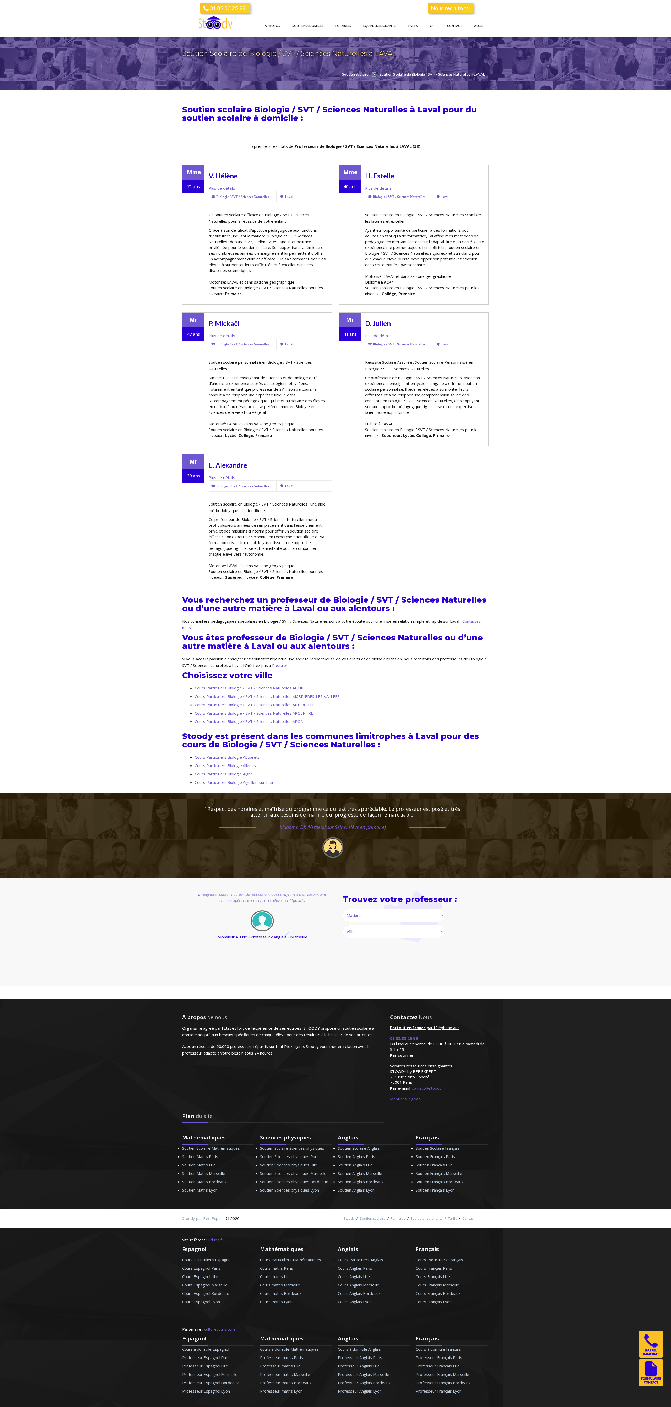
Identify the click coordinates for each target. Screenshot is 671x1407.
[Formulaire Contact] (651, 1384)
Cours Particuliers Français (439, 1259)
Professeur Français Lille (438, 1365)
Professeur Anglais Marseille (363, 1374)
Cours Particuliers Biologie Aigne (224, 773)
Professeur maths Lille (280, 1365)
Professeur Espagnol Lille (205, 1365)
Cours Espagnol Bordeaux (205, 1293)
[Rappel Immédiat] (651, 1356)
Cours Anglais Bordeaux (359, 1293)
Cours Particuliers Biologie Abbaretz (227, 757)
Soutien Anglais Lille (355, 1164)
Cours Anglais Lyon (355, 1301)
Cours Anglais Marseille (358, 1285)
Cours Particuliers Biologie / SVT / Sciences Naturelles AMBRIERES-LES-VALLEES (267, 696)
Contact (454, 26)
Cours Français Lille (433, 1276)
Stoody (349, 1218)
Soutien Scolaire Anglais (359, 1148)
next (288, 931)
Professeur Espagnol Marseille (209, 1374)
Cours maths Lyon (276, 1301)
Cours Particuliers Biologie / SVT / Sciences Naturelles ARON (249, 721)
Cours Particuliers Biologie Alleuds (225, 765)
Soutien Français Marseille (439, 1173)
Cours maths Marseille (280, 1285)
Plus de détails (222, 188)
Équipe (379, 26)
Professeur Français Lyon (439, 1391)
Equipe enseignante (427, 1218)
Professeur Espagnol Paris (206, 1357)
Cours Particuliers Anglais (360, 1259)
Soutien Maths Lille (199, 1164)
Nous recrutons (450, 8)
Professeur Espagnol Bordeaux (210, 1382)
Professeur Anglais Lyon (360, 1391)
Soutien (307, 26)
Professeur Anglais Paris (360, 1357)
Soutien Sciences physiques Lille (288, 1164)
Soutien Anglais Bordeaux (360, 1181)
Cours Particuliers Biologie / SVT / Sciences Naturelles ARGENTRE (254, 713)
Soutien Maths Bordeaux (204, 1181)
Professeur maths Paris (281, 1357)
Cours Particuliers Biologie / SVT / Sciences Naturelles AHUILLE (252, 688)
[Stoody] (217, 24)
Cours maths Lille (275, 1276)
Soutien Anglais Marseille (360, 1173)
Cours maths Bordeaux (280, 1293)
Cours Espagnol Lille (200, 1276)
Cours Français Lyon (434, 1301)
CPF (432, 26)
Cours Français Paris (434, 1268)
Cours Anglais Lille (354, 1276)
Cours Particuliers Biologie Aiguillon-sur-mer (234, 782)
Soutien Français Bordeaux (439, 1181)
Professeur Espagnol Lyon (206, 1391)
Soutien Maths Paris (200, 1156)
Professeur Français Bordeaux (443, 1382)
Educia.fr (215, 1239)
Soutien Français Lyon (435, 1190)
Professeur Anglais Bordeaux (364, 1382)
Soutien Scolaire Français (438, 1148)
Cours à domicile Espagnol (205, 1349)
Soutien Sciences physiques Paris (290, 1156)
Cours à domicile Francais (438, 1349)
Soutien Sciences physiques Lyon (289, 1190)
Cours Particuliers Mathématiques (290, 1259)
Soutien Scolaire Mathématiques (211, 1148)
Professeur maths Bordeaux (285, 1382)
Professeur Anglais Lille (359, 1365)
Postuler (280, 665)
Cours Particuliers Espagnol (206, 1259)
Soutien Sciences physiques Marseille (293, 1173)
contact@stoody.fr (428, 1088)
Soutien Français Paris (435, 1156)
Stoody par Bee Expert (203, 1218)
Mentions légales (405, 1098)
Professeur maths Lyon (281, 1391)
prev (227, 931)
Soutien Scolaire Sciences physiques (292, 1148)
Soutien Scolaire (210, 53)
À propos (272, 26)
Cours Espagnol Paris (201, 1268)
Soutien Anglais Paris (356, 1156)
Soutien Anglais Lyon (356, 1190)
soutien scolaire (216, 118)
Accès (478, 26)
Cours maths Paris (276, 1268)
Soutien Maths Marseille (203, 1173)
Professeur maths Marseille (285, 1374)
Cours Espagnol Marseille (205, 1285)
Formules (343, 26)
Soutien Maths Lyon (200, 1190)
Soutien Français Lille (434, 1164)
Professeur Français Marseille (442, 1374)
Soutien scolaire (373, 1218)
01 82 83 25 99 (227, 8)
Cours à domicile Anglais (359, 1349)
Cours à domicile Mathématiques (289, 1349)
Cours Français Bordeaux (438, 1293)
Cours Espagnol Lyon (201, 1301)
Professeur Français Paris (439, 1357)
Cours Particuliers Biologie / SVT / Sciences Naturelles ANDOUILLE (255, 704)
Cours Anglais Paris (355, 1268)
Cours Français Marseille (437, 1285)
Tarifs (413, 26)
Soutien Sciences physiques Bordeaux (294, 1181)
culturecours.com (219, 1329)
